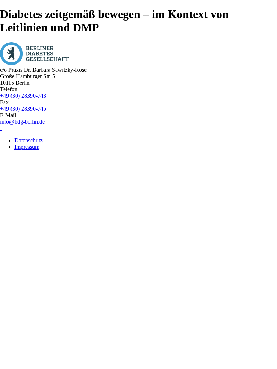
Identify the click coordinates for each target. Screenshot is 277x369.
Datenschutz (28, 140)
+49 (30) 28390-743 (23, 96)
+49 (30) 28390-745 (23, 109)
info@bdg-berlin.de (22, 122)
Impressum (26, 147)
